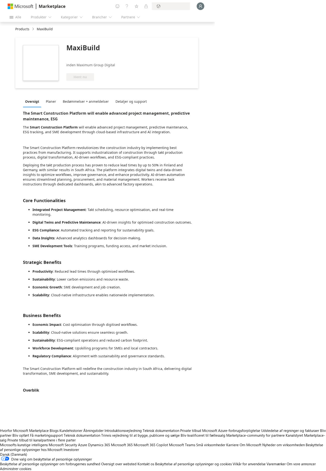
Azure (82, 444)
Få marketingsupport (46, 435)
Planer (51, 101)
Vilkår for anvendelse (249, 463)
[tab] (33, 101)
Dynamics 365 (99, 444)
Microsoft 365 (122, 444)
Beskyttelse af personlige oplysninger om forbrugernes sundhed (50, 463)
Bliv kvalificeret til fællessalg (203, 435)
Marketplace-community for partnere (255, 435)
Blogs (54, 430)
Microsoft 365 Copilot (151, 444)
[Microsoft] (20, 6)
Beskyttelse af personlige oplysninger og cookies (193, 463)
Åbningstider (93, 430)
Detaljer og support (131, 101)
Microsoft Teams (182, 444)
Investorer (71, 449)
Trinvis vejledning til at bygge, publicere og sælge (140, 435)
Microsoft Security (63, 444)
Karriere (232, 444)
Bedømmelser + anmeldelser (86, 101)
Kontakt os (145, 463)
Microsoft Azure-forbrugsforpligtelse (231, 430)
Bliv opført (20, 435)
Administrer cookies (15, 468)
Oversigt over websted (119, 463)
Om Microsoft (250, 444)
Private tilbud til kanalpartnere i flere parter (41, 440)
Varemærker (276, 463)
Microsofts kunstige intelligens (24, 444)
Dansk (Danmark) (13, 454)
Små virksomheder (210, 444)
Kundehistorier (70, 430)
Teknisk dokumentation (161, 430)
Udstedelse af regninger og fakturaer (290, 430)
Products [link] (22, 29)
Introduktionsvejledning (123, 430)
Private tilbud (190, 430)
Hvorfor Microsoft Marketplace (24, 430)
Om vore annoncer (301, 463)
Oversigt (32, 101)
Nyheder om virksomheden (283, 444)
